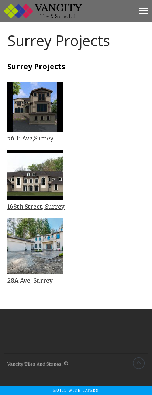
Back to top (139, 363)
